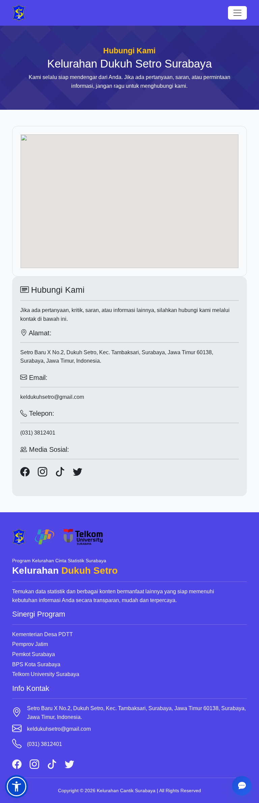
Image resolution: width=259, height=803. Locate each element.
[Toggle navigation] (237, 13)
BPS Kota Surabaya (36, 664)
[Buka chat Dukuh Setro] (242, 786)
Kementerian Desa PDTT (42, 634)
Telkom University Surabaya (45, 674)
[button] (16, 786)
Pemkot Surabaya (33, 654)
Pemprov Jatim (30, 644)
